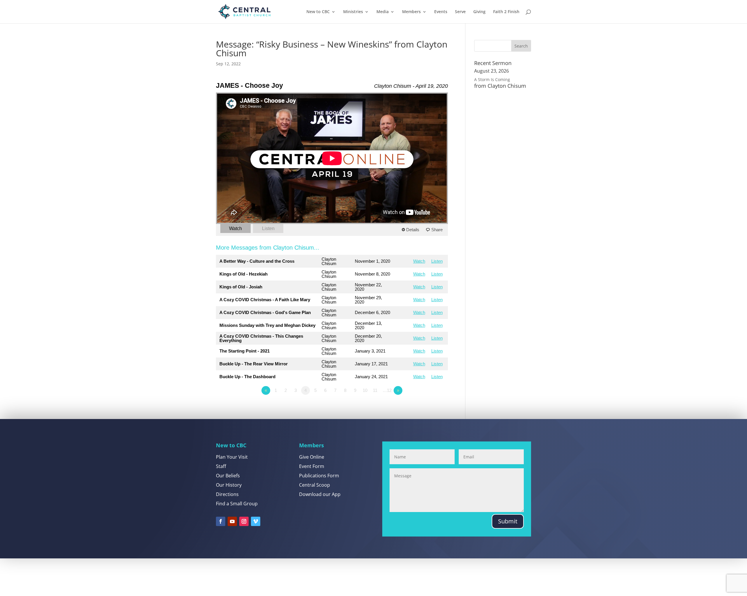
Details (412, 229)
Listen (268, 228)
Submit (507, 521)
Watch (235, 228)
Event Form (311, 466)
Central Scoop (314, 485)
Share (437, 229)
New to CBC (318, 12)
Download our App (320, 494)
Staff (221, 466)
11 (375, 390)
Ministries (353, 12)
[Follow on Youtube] (232, 521)
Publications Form (319, 475)
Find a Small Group (237, 503)
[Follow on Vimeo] (255, 521)
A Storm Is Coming (492, 79)
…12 (387, 390)
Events (440, 12)
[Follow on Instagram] (244, 521)
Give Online (311, 457)
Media (382, 12)
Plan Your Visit (232, 457)
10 (365, 390)
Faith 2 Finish (506, 12)
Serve (460, 12)
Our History (229, 485)
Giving (479, 12)
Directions (227, 494)
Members (411, 12)
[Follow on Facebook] (220, 521)
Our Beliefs (228, 475)
